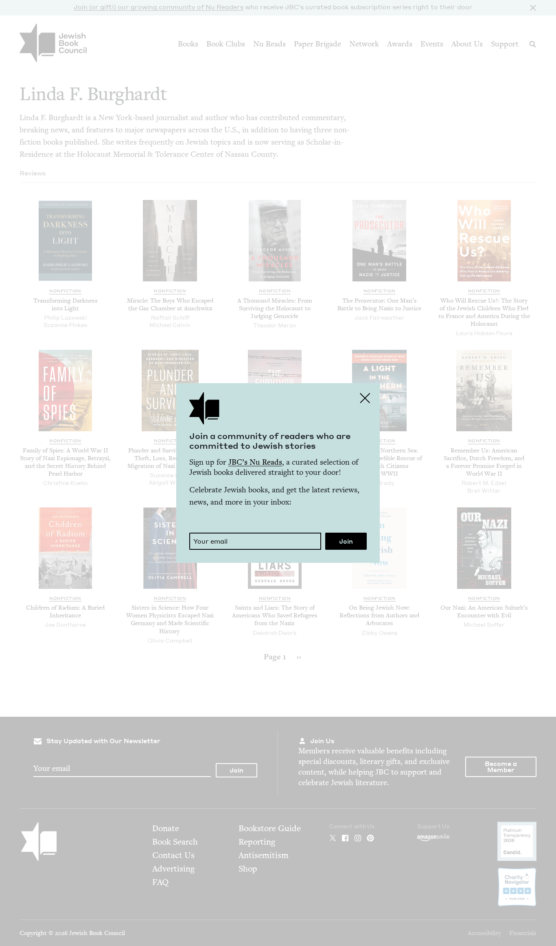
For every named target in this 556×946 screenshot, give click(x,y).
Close (365, 398)
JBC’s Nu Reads (255, 462)
